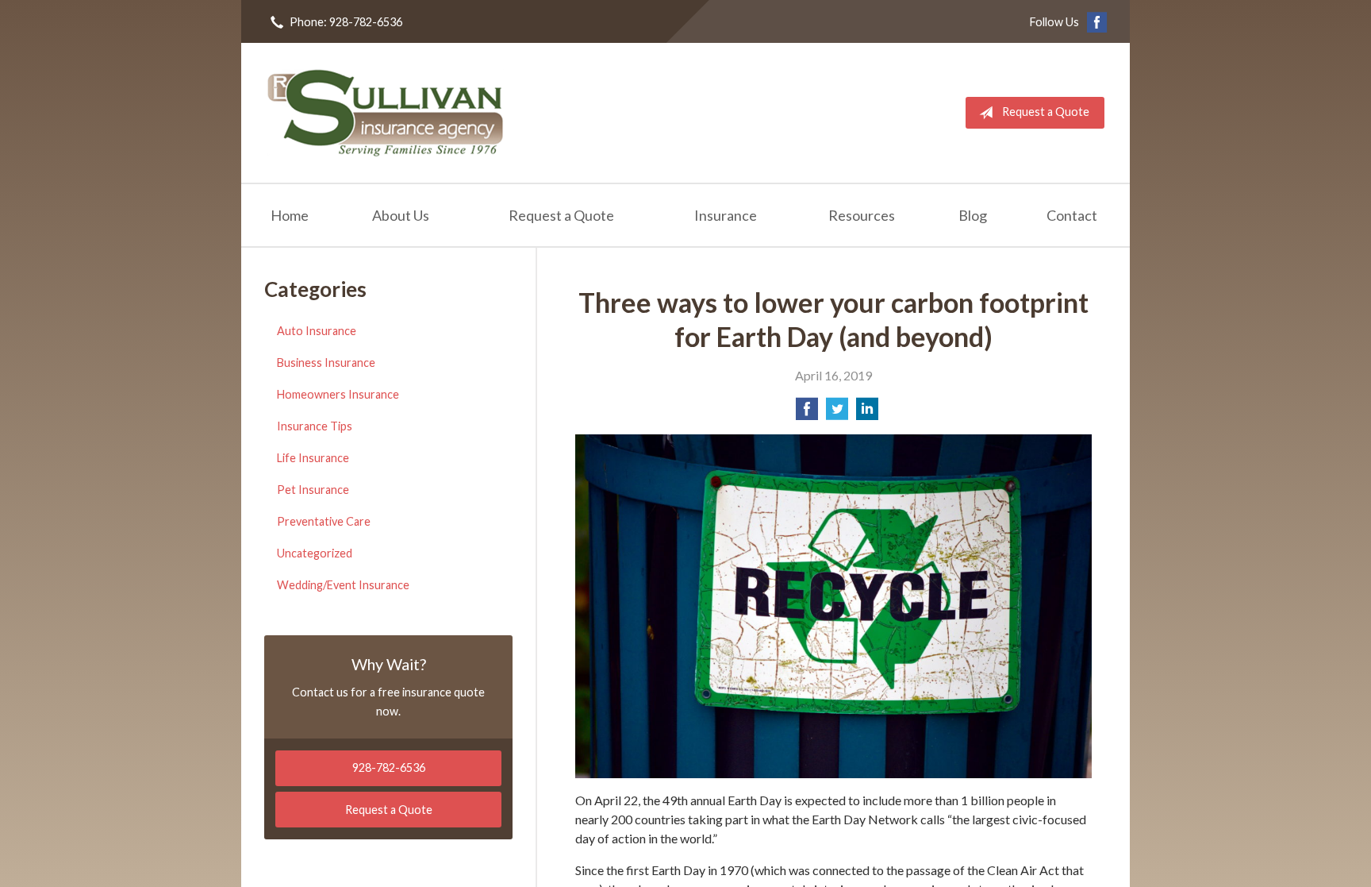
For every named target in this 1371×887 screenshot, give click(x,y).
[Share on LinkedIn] (867, 413)
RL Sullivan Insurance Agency (386, 112)
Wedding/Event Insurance (343, 585)
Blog (972, 215)
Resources (861, 215)
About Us (400, 215)
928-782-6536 (388, 767)
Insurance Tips (314, 426)
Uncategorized (314, 553)
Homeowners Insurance (338, 394)
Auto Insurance (316, 330)
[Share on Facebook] (807, 413)
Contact (1071, 215)
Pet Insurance (313, 489)
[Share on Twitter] (837, 413)
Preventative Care (324, 521)
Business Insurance (326, 362)
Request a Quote (1045, 111)
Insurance (725, 215)
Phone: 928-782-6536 (346, 22)
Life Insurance (313, 458)
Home (290, 215)
